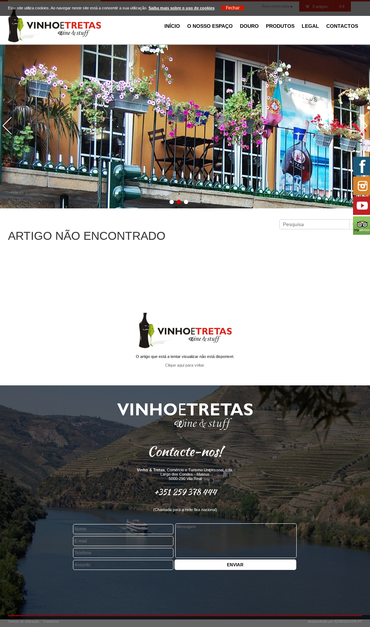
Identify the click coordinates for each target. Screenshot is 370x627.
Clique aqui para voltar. (185, 365)
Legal (310, 26)
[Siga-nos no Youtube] (361, 205)
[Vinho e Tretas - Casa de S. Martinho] (54, 41)
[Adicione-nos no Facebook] (361, 166)
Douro (249, 26)
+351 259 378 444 (185, 492)
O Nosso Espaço (210, 26)
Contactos (342, 26)
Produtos (280, 26)
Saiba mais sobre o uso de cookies (182, 8)
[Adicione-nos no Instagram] (361, 186)
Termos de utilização (23, 621)
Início (172, 26)
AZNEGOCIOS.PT (348, 621)
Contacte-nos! (185, 451)
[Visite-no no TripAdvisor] (361, 225)
